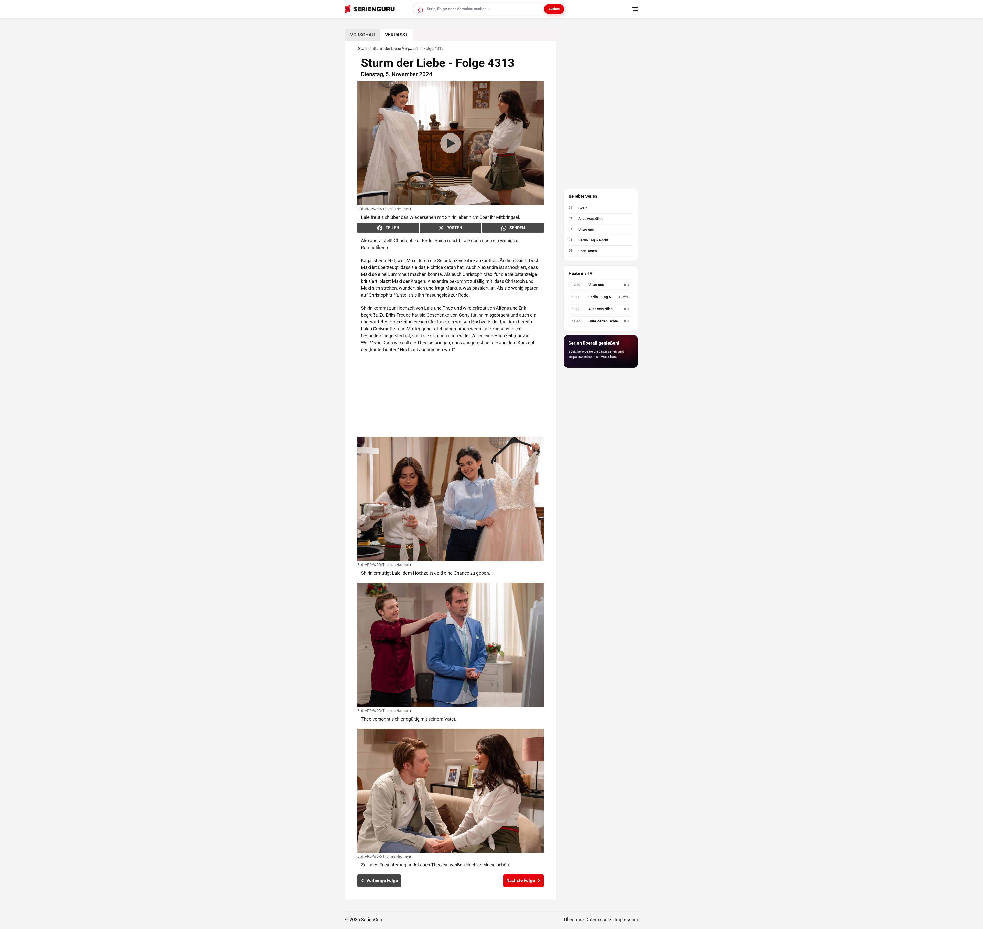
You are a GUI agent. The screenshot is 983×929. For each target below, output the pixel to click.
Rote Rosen (587, 251)
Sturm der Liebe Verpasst (395, 48)
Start (362, 48)
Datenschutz (598, 919)
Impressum (626, 919)
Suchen (554, 9)
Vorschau (362, 34)
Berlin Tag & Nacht (593, 240)
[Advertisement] (450, 395)
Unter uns (586, 229)
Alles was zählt (590, 219)
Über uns (573, 919)
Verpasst (396, 34)
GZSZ (583, 208)
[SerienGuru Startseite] (376, 9)
